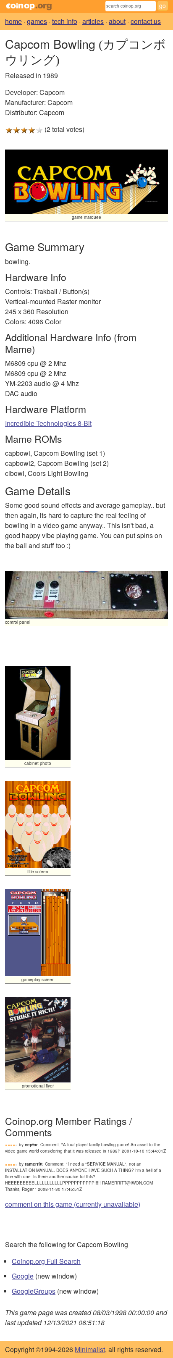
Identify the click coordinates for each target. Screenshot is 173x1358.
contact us (146, 21)
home (13, 21)
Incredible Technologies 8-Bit (48, 423)
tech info (64, 21)
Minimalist (90, 1349)
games (37, 21)
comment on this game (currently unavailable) (72, 1204)
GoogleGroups (33, 1291)
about (117, 21)
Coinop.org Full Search (46, 1261)
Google (23, 1276)
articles (93, 21)
